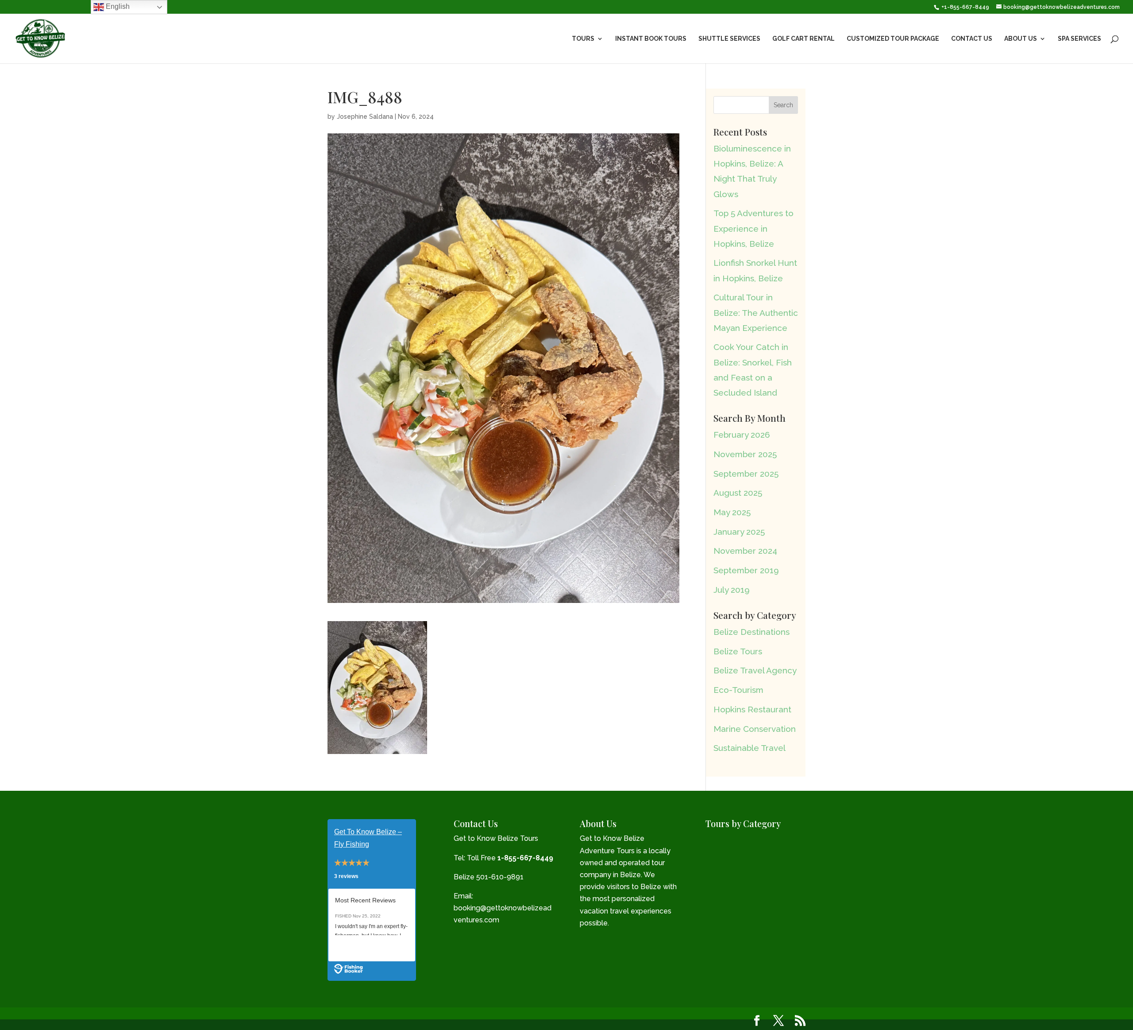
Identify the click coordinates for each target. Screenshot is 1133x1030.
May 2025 (732, 512)
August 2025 (737, 493)
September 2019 (746, 570)
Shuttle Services (729, 38)
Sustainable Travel (749, 748)
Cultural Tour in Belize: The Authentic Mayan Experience (755, 312)
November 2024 (745, 551)
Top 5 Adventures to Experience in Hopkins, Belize (753, 228)
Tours (583, 38)
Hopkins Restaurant (752, 709)
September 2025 (745, 473)
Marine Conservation (754, 729)
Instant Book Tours (650, 38)
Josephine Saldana (365, 116)
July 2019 (731, 590)
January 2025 (739, 531)
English (117, 6)
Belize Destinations (751, 632)
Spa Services (1079, 38)
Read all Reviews (360, 948)
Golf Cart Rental (803, 38)
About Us (1020, 38)
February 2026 (741, 434)
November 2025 (745, 454)
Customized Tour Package (893, 38)
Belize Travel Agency (755, 670)
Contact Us (971, 38)
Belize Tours (737, 651)
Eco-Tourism (738, 690)
